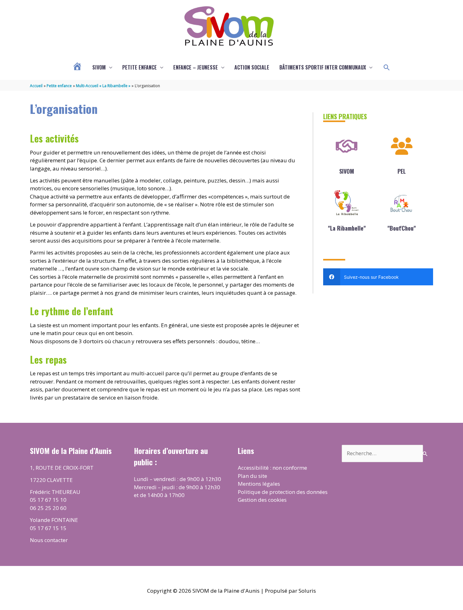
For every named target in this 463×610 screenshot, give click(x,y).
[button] (387, 68)
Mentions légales (259, 483)
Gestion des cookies (262, 499)
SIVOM (99, 67)
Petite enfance (139, 67)
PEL (401, 171)
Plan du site (252, 475)
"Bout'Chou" (401, 228)
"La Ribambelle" (347, 228)
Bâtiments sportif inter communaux (322, 67)
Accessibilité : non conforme (272, 467)
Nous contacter (49, 540)
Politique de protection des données (283, 491)
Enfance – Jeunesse (195, 67)
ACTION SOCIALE (251, 67)
